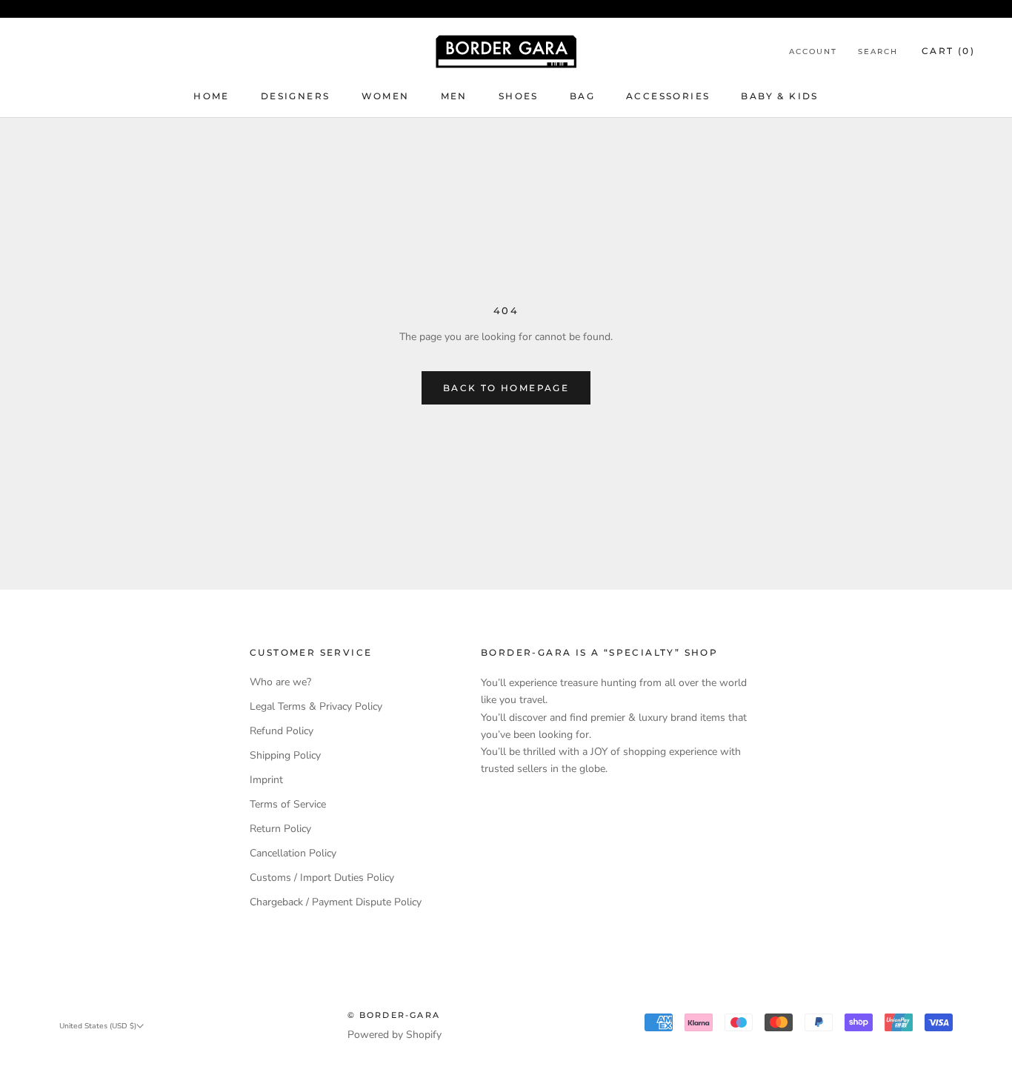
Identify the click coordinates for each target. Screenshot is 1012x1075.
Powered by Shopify (394, 1035)
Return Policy (280, 829)
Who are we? (280, 682)
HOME (211, 95)
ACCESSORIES (668, 95)
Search (878, 51)
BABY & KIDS (779, 95)
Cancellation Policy (293, 853)
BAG (582, 95)
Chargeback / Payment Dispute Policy (336, 902)
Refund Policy (281, 731)
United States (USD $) (97, 1026)
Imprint (266, 780)
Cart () (948, 50)
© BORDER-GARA (394, 1015)
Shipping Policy (285, 755)
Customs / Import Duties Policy (322, 878)
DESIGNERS (295, 95)
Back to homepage (506, 387)
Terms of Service (288, 804)
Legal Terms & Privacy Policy (316, 706)
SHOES (519, 95)
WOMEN (386, 95)
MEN (454, 95)
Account (813, 51)
